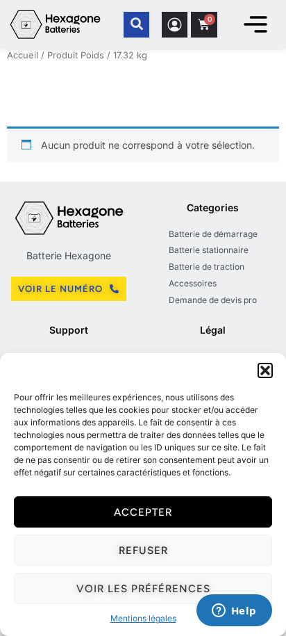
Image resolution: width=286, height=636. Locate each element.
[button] (265, 370)
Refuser (143, 550)
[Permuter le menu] (255, 24)
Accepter (143, 512)
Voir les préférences (143, 588)
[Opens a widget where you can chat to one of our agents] (234, 611)
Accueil (22, 55)
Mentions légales (143, 618)
